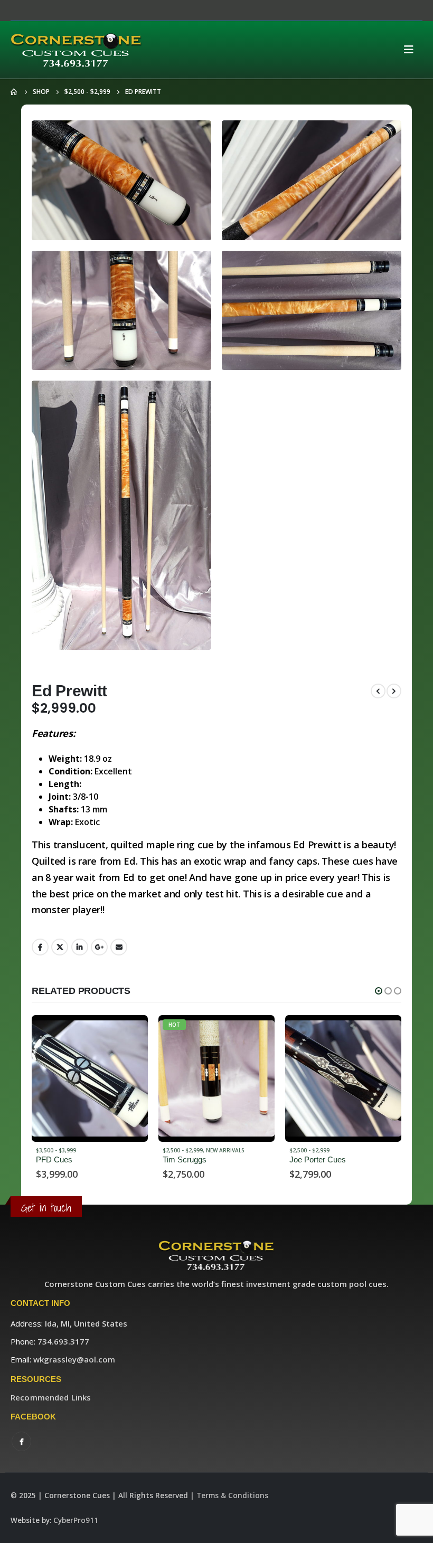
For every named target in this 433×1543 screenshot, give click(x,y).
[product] (216, 1078)
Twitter (59, 947)
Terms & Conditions (232, 1495)
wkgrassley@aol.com (74, 1359)
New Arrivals (98, 1150)
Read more (130, 1032)
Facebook (40, 947)
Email (118, 947)
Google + (99, 947)
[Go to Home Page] (14, 92)
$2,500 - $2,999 (56, 1150)
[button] (378, 991)
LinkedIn (79, 947)
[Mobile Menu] (411, 50)
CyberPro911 (75, 1520)
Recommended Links (51, 1397)
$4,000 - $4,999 (309, 1150)
